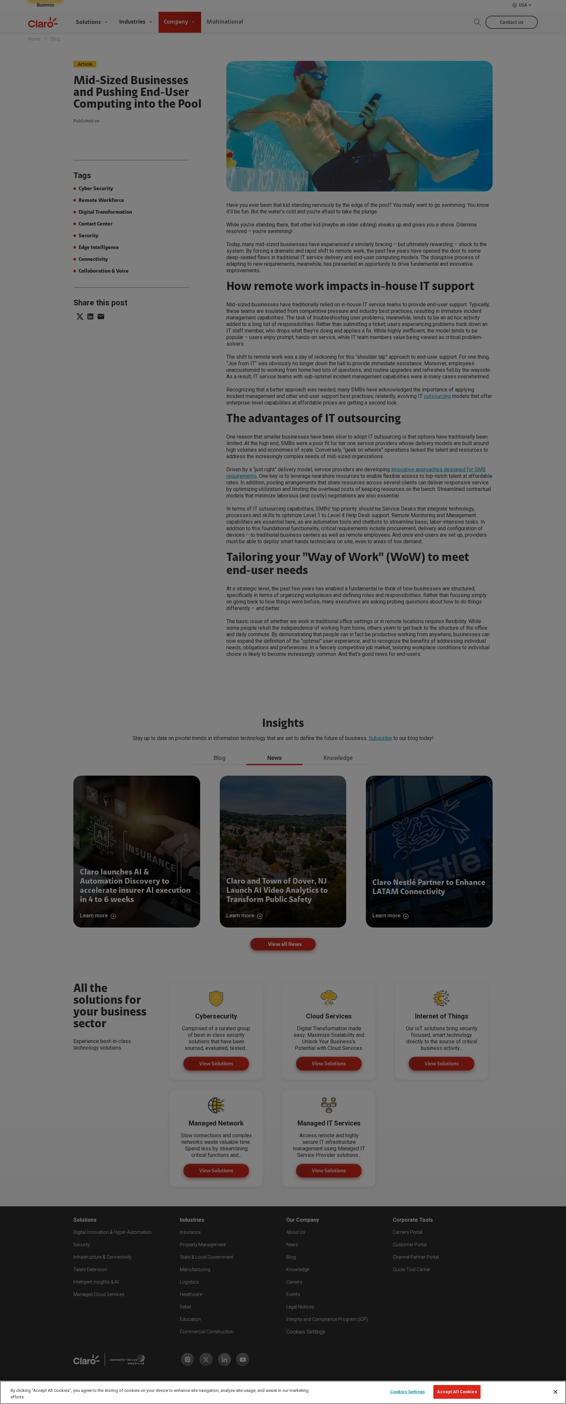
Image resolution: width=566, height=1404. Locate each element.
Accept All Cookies (457, 1391)
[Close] (555, 1392)
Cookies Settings (407, 1391)
